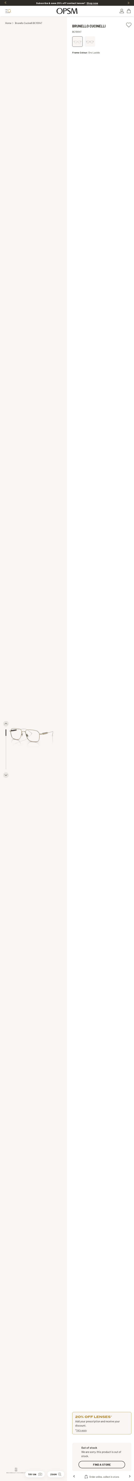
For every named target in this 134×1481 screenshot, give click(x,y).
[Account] (122, 11)
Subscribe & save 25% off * (67, 3)
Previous (5, 2)
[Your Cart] (129, 11)
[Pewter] (90, 41)
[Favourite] (128, 23)
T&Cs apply (81, 1430)
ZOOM (53, 1474)
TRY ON (32, 1474)
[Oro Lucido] (77, 41)
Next (128, 2)
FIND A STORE (102, 1464)
